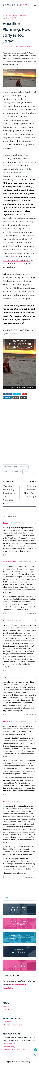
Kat (6, 15)
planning (24, 467)
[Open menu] (35, 5)
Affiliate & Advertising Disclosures (17, 1050)
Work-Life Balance (24, 47)
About (6, 1006)
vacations (28, 472)
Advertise (7, 1022)
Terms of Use (9, 1044)
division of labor (10, 467)
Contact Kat (8, 1009)
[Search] (32, 897)
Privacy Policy (9, 1047)
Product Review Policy (13, 1025)
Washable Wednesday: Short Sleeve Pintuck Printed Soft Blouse (9, 493)
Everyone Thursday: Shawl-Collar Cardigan (30, 489)
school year (16, 472)
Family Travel (9, 47)
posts (6, 472)
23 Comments (11, 18)
